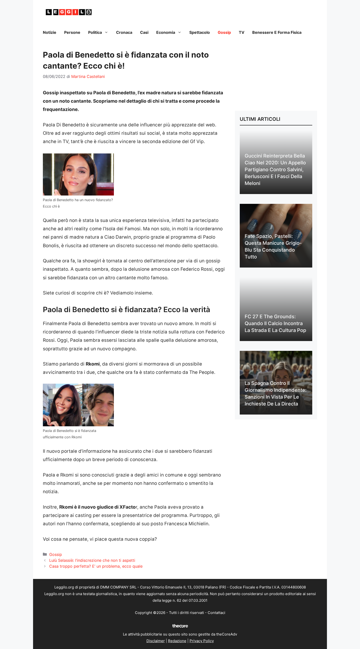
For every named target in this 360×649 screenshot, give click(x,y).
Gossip (224, 32)
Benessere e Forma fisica (276, 32)
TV (241, 32)
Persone (72, 32)
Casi (144, 32)
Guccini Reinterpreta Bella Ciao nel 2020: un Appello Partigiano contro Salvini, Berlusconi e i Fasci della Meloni (275, 169)
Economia (165, 32)
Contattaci (216, 612)
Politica (95, 32)
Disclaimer (155, 640)
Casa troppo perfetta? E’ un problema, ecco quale (96, 566)
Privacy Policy (202, 640)
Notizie (49, 32)
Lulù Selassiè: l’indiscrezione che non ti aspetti (92, 560)
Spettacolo (199, 32)
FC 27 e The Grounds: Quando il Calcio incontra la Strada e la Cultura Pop (275, 323)
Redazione (177, 640)
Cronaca (124, 32)
